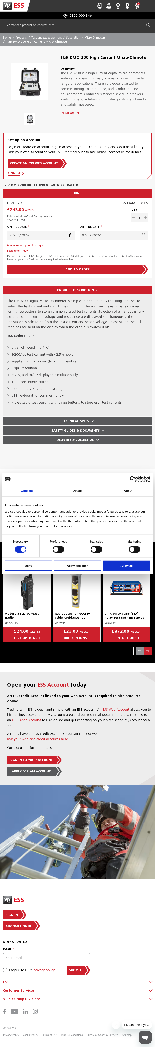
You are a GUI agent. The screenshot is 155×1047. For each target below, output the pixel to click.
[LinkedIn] (25, 1011)
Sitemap (127, 1034)
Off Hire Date (89, 226)
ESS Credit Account (26, 720)
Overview (68, 68)
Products (21, 37)
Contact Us (99, 6)
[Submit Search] (148, 25)
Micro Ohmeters (95, 37)
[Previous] (140, 651)
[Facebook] (4, 1011)
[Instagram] (35, 1011)
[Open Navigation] (148, 6)
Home (7, 37)
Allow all (126, 565)
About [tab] (128, 490)
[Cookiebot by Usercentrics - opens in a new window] (132, 479)
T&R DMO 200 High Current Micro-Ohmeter (37, 41)
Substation (73, 37)
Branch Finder (118, 6)
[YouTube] (14, 1011)
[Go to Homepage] (15, 6)
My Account (109, 6)
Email (7, 949)
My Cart (138, 4)
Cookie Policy (30, 1034)
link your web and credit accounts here (37, 739)
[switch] (58, 549)
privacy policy (44, 970)
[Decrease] (133, 217)
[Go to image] (29, 119)
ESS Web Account (116, 709)
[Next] (148, 651)
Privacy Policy (11, 1034)
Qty (134, 209)
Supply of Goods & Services (102, 1034)
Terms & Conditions (72, 1034)
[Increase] (145, 217)
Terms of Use (49, 1034)
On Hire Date (17, 226)
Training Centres (127, 6)
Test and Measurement (46, 37)
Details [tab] (78, 490)
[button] (133, 651)
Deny (28, 565)
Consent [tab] (27, 490)
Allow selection (77, 565)
